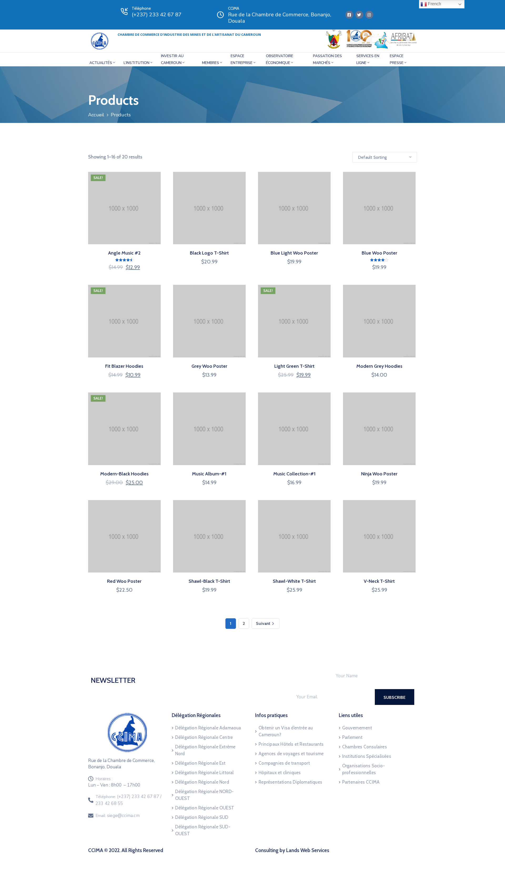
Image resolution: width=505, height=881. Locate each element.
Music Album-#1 (209, 474)
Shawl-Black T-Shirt (209, 581)
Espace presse (396, 59)
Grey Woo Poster (209, 366)
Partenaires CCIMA (361, 782)
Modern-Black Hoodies (124, 474)
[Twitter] (359, 15)
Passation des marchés (327, 59)
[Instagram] (369, 15)
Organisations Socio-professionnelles (363, 769)
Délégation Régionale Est (200, 763)
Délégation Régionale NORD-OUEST (204, 795)
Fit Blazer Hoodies (124, 366)
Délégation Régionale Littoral (204, 772)
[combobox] (384, 157)
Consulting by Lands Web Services (292, 850)
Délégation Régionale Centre (204, 737)
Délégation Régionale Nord (202, 782)
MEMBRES (210, 62)
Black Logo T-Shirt (209, 253)
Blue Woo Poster (379, 253)
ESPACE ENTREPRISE (241, 59)
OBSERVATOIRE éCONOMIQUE (279, 59)
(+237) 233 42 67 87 (156, 14)
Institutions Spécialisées (366, 756)
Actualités (100, 62)
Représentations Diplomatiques (290, 782)
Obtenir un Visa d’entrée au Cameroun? (286, 731)
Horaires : (104, 779)
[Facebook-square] (349, 15)
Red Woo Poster (124, 581)
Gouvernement (357, 727)
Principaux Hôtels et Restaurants (291, 744)
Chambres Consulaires (364, 746)
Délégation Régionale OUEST (204, 807)
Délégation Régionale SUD (202, 817)
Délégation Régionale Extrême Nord (205, 750)
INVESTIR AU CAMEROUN (172, 59)
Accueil (96, 115)
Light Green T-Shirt (294, 366)
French (434, 4)
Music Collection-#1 (294, 474)
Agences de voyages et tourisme (291, 753)
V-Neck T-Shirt (379, 581)
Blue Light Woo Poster (294, 253)
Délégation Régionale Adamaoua (208, 727)
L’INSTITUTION (136, 62)
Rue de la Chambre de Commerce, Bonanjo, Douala (279, 17)
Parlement (352, 737)
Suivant (263, 623)
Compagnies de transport (284, 763)
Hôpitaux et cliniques (280, 772)
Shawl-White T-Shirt (294, 581)
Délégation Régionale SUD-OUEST (202, 830)
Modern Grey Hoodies (379, 366)
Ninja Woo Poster (379, 474)
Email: (117, 815)
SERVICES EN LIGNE (367, 59)
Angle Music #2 (124, 253)
